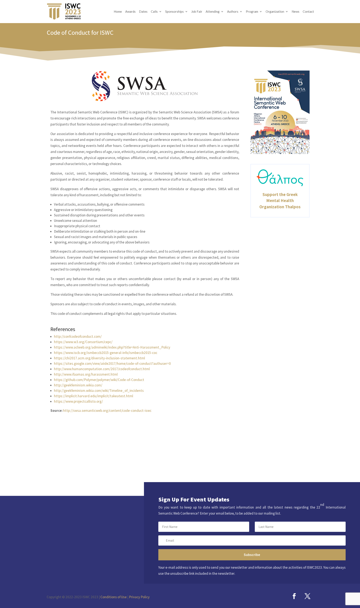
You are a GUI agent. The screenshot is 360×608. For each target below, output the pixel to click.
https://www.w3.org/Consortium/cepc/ (83, 342)
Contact (308, 11)
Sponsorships (174, 11)
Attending (213, 11)
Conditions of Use (113, 597)
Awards (130, 11)
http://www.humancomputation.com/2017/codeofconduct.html (102, 369)
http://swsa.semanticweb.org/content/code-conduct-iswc (107, 410)
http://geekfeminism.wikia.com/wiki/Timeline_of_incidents (99, 390)
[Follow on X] (307, 596)
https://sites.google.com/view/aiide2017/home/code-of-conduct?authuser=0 (112, 363)
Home (118, 11)
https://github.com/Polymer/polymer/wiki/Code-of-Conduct (99, 379)
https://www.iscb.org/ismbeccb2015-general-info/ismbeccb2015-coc (105, 352)
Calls (154, 11)
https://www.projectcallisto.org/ (78, 401)
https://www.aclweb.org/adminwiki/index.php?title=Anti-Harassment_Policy (112, 347)
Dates (143, 11)
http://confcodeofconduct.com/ (78, 336)
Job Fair (196, 11)
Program (252, 11)
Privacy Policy (139, 597)
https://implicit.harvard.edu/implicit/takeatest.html (93, 396)
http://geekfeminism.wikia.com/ (78, 385)
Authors (232, 11)
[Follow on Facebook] (294, 596)
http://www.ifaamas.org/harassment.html (86, 374)
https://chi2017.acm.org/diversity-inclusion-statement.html (99, 358)
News (295, 11)
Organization (275, 11)
